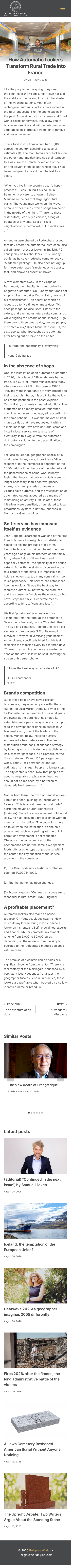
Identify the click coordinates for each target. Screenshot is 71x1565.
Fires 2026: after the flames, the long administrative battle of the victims (32, 1379)
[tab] (29, 1113)
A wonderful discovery (59, 1009)
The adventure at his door (18, 1009)
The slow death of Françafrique (33, 1085)
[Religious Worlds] (15, 8)
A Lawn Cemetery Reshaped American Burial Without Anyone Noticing (32, 1449)
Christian (35, 54)
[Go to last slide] (10, 1076)
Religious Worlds (40, 1550)
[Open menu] (62, 8)
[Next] (60, 1076)
